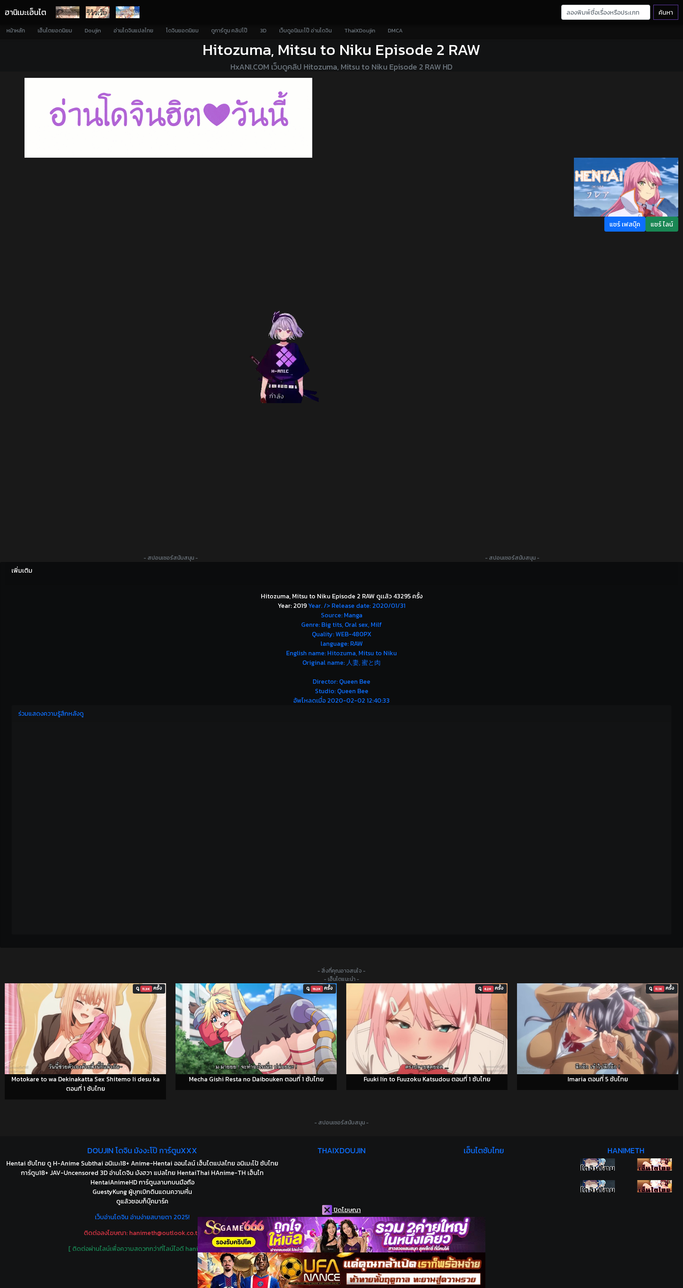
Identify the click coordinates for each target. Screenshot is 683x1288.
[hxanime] (654, 1186)
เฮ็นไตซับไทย (484, 1150)
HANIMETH (626, 1150)
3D (263, 30)
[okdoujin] (597, 1164)
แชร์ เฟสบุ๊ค (624, 224)
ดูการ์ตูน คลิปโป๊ (229, 30)
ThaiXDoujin (359, 30)
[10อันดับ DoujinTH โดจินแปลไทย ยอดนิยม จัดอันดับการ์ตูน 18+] (168, 118)
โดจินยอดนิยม (182, 30)
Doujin (93, 30)
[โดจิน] (68, 12)
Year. (346, 653)
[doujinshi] (98, 12)
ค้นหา (665, 12)
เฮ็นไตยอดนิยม (55, 30)
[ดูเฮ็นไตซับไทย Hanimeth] (654, 1164)
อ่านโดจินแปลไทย (133, 30)
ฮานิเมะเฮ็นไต (25, 12)
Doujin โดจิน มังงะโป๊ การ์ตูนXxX (142, 1150)
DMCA (395, 30)
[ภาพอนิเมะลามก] (128, 12)
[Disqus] (341, 827)
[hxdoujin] (597, 1186)
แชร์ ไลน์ (662, 224)
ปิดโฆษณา (346, 1209)
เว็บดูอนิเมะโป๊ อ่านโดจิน (305, 30)
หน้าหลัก (15, 30)
